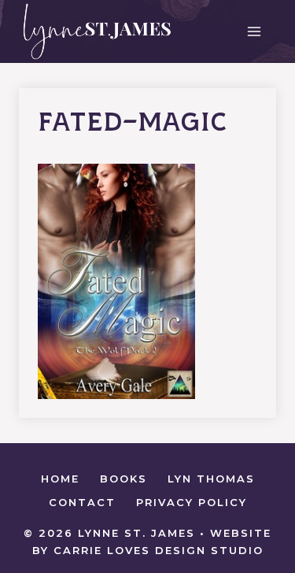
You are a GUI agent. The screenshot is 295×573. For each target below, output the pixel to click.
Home (60, 478)
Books (123, 478)
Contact (82, 502)
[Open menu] (253, 31)
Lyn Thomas (211, 478)
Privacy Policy (191, 502)
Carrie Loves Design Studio (158, 550)
